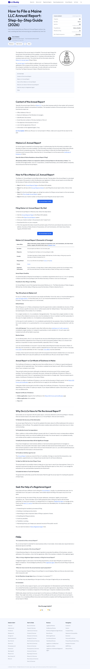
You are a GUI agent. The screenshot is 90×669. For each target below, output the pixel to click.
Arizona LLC (10, 648)
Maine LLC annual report (22, 60)
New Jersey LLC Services (32, 658)
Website (50, 245)
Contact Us (68, 625)
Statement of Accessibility (71, 633)
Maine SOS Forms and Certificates (54, 396)
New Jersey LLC (11, 656)
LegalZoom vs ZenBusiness (52, 643)
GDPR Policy (68, 646)
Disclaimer (68, 635)
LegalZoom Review (50, 625)
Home (9, 6)
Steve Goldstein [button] (15, 36)
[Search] (81, 2)
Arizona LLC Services (31, 651)
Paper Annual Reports (30, 217)
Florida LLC (10, 630)
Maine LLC (38, 105)
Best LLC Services (31, 625)
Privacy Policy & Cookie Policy (72, 641)
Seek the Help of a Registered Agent (25, 87)
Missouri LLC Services (32, 656)
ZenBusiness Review (51, 628)
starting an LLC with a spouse (60, 328)
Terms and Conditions (70, 638)
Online (45, 260)
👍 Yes (41, 610)
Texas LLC (10, 625)
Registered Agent (58, 501)
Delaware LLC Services (32, 635)
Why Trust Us (19, 43)
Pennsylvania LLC (12, 646)
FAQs (18, 90)
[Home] (13, 2)
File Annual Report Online (45, 201)
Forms (28, 264)
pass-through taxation (22, 298)
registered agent (50, 562)
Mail (51, 260)
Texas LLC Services (31, 628)
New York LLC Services (32, 643)
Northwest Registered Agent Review (54, 630)
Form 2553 (19, 349)
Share (29, 43)
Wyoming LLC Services (32, 653)
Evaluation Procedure (70, 643)
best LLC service (28, 503)
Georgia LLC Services (31, 638)
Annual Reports (14, 6)
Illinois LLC (10, 643)
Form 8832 (47, 349)
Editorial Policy (69, 648)
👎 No (48, 610)
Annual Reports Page (31, 185)
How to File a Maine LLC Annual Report (26, 82)
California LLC (11, 628)
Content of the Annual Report (24, 76)
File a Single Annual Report (30, 194)
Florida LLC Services (31, 633)
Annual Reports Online (37, 188)
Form (54, 245)
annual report (21, 63)
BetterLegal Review (50, 635)
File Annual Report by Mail (45, 233)
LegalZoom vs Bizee (50, 646)
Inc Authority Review (51, 638)
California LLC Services (32, 630)
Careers (67, 628)
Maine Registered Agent (36, 527)
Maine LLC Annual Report (23, 79)
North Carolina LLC (12, 638)
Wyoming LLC (11, 651)
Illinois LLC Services (31, 646)
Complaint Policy (69, 630)
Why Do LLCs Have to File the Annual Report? (28, 84)
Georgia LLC (10, 635)
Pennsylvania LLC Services (33, 648)
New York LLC (11, 641)
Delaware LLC (11, 633)
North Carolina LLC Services (33, 641)
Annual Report (22, 456)
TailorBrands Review (50, 641)
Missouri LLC (11, 653)
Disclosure (11, 43)
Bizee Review (49, 633)
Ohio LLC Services (31, 661)
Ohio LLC (10, 658)
